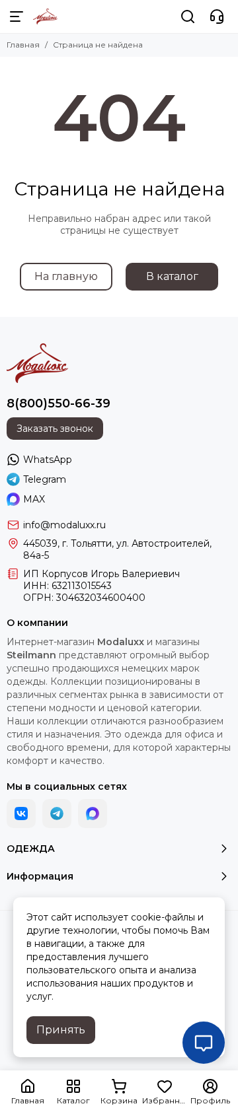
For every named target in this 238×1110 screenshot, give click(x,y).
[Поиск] (187, 16)
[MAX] (92, 813)
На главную (66, 276)
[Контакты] (216, 16)
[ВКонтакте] (21, 813)
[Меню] (16, 16)
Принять (60, 1029)
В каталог (172, 276)
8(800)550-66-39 (58, 403)
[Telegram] (56, 813)
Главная (23, 45)
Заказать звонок (55, 428)
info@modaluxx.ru (64, 525)
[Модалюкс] (45, 16)
